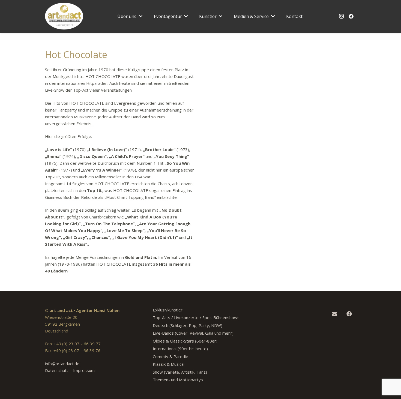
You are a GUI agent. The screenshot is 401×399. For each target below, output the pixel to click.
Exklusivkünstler (167, 310)
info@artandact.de (62, 363)
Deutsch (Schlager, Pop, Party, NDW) (187, 325)
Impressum (84, 370)
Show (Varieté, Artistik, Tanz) (180, 372)
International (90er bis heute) (180, 348)
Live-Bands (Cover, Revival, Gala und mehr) (193, 333)
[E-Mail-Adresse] (334, 314)
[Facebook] (351, 16)
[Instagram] (341, 16)
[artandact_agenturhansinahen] (64, 16)
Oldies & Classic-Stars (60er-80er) (185, 341)
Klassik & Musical (168, 364)
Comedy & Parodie (170, 356)
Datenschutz (57, 370)
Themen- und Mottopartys (178, 379)
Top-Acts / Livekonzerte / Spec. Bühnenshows (196, 317)
